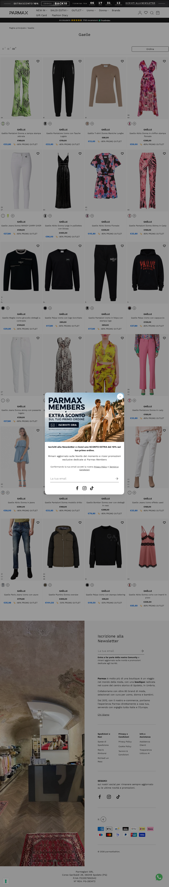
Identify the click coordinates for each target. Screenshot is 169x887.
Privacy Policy (100, 467)
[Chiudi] (120, 396)
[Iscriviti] (114, 479)
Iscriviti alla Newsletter (140, 3)
